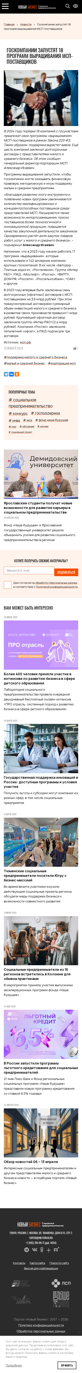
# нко (12, 426)
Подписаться (66, 572)
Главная (9, 24)
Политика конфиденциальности (41, 1325)
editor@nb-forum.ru (41, 1238)
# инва (14, 420)
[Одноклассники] (16, 374)
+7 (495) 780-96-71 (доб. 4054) (41, 1243)
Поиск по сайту (59, 1263)
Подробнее (14, 1365)
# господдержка (45, 413)
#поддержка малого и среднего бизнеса (35, 357)
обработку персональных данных (56, 583)
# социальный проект (20, 432)
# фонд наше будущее (51, 420)
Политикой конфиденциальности (57, 587)
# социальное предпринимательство (30, 403)
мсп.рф (25, 342)
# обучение (26, 426)
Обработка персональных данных (41, 1331)
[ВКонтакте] (11, 374)
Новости (25, 24)
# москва (42, 426)
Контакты (19, 1263)
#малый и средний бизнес (24, 363)
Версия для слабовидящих (41, 1268)
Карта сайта (37, 1263)
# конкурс (18, 413)
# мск (27, 420)
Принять (67, 1365)
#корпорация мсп (62, 363)
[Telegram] (6, 374)
